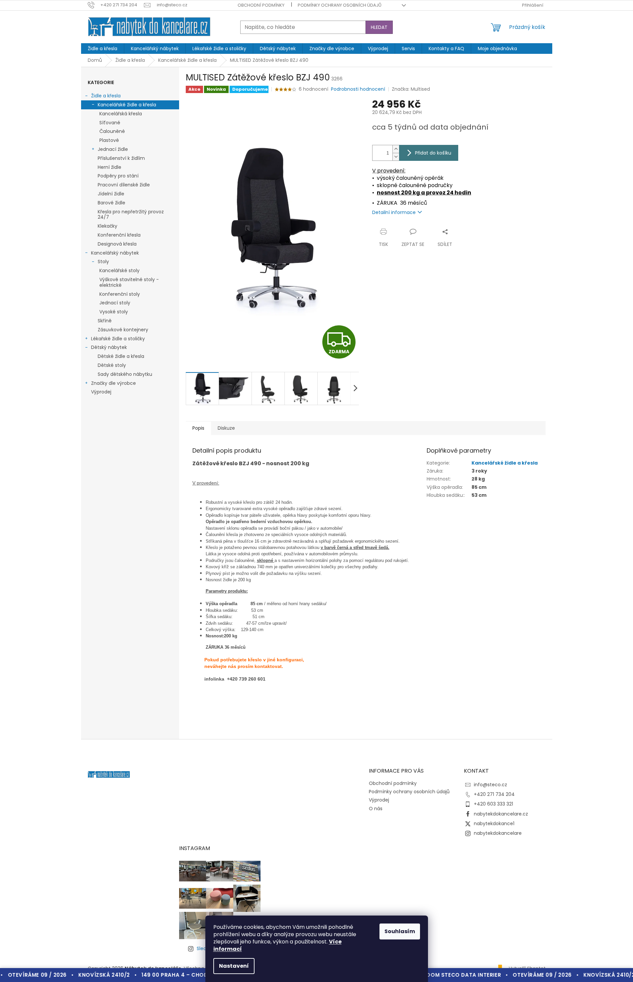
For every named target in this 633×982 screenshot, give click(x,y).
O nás (375, 808)
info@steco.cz (490, 784)
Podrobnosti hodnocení (358, 89)
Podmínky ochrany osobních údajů (339, 5)
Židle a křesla (106, 95)
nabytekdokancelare (498, 833)
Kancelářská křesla (120, 113)
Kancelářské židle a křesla (127, 104)
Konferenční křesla (119, 235)
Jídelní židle (111, 193)
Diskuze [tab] (226, 428)
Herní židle (109, 167)
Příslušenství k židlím (121, 158)
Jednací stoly (114, 302)
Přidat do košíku (433, 153)
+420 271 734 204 (494, 794)
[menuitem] (102, 48)
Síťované (109, 122)
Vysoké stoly (113, 311)
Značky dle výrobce (113, 383)
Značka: (411, 89)
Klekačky (107, 226)
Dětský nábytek (109, 347)
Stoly (103, 261)
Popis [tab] (198, 428)
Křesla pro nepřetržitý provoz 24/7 (131, 214)
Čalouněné (112, 131)
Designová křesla (117, 244)
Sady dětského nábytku (125, 374)
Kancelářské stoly (119, 270)
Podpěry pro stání (118, 175)
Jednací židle (113, 149)
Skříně (105, 320)
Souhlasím (399, 931)
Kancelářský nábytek (115, 253)
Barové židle (111, 202)
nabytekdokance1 (494, 823)
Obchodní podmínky (261, 5)
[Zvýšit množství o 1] (395, 149)
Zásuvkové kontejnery (123, 329)
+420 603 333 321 (493, 804)
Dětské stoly (112, 365)
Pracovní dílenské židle (124, 184)
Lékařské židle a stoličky (118, 338)
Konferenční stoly (119, 294)
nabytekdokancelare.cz (501, 814)
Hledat (379, 27)
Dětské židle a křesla (121, 356)
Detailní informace (394, 212)
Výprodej (101, 391)
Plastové (109, 140)
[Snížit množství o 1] (395, 157)
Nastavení (234, 966)
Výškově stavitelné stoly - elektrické (129, 282)
